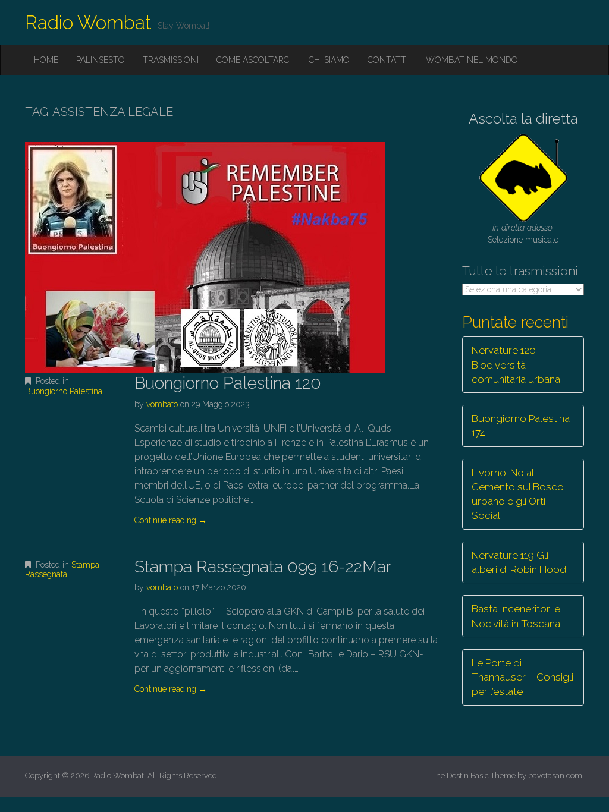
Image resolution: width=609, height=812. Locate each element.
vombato (162, 404)
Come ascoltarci (253, 60)
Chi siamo (329, 60)
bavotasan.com (555, 775)
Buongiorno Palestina (63, 391)
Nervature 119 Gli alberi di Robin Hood (519, 562)
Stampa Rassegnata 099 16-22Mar (262, 567)
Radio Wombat (88, 22)
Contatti (388, 60)
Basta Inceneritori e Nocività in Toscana (516, 616)
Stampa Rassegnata (62, 570)
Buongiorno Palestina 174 (521, 426)
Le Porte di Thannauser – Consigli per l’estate (522, 677)
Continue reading (170, 520)
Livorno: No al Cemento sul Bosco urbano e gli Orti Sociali (518, 494)
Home (46, 60)
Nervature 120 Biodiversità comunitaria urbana (516, 364)
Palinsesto (100, 60)
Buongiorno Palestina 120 (227, 383)
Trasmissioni (171, 60)
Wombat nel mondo (472, 60)
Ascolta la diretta (523, 118)
